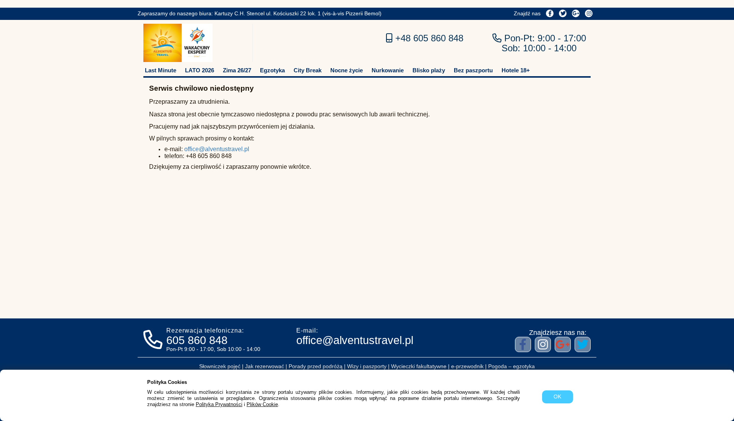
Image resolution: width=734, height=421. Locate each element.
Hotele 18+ (515, 70)
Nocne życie (346, 70)
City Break (307, 70)
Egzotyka (272, 70)
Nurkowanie (387, 70)
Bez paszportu (473, 70)
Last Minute (160, 70)
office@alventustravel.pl (216, 149)
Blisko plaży (429, 70)
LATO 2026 (200, 70)
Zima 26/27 (237, 70)
